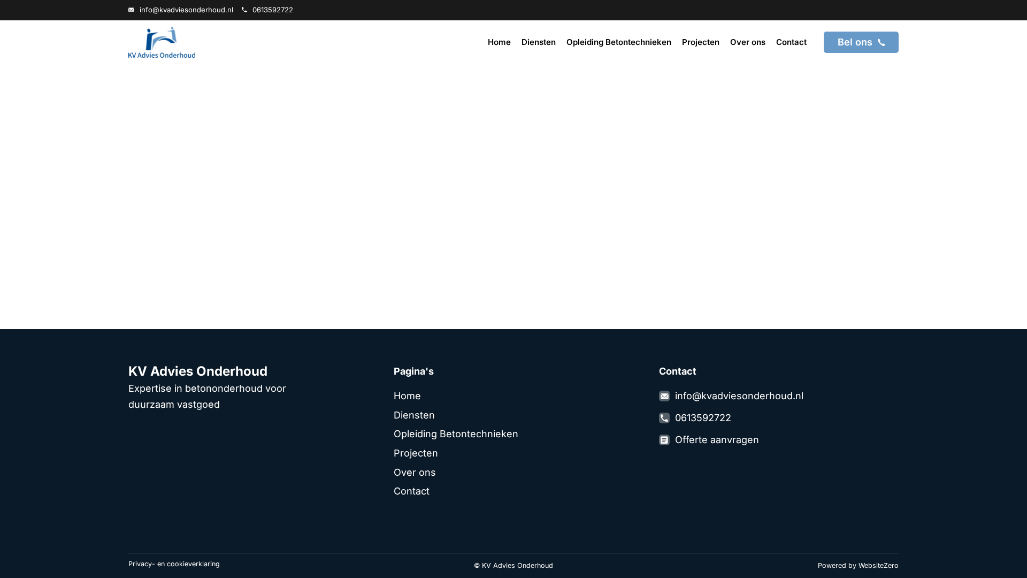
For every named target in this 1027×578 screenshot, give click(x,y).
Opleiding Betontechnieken (618, 42)
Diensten (539, 42)
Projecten (700, 42)
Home (499, 42)
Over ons (747, 42)
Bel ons (855, 42)
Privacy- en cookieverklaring (174, 564)
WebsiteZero (879, 565)
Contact (791, 42)
